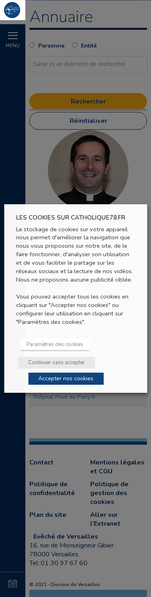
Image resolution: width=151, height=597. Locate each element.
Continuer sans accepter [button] (56, 362)
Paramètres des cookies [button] (55, 344)
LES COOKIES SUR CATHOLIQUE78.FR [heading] (70, 217)
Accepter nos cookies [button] (65, 378)
